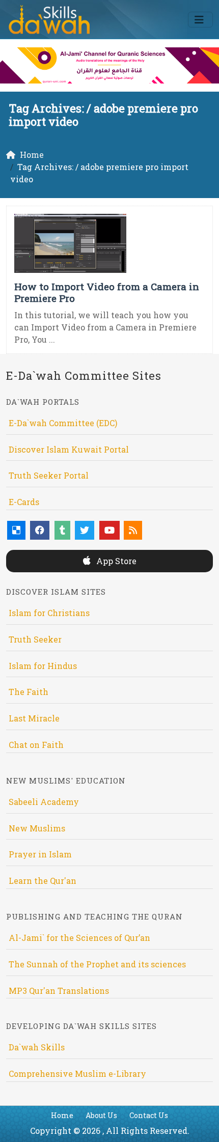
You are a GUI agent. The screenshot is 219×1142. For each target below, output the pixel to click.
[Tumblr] (62, 530)
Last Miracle (34, 718)
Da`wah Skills (37, 1047)
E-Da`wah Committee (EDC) (63, 422)
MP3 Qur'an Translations (59, 990)
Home (62, 1115)
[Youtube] (109, 530)
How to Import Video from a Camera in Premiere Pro (106, 292)
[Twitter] (84, 530)
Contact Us (148, 1115)
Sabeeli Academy (44, 801)
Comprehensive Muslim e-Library (77, 1073)
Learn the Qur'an (42, 880)
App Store (115, 560)
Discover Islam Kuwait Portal (69, 449)
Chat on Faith (36, 744)
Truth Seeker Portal (49, 475)
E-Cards (24, 501)
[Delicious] (16, 530)
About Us (101, 1115)
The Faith (28, 691)
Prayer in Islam (40, 854)
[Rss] (133, 530)
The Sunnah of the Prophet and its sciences (97, 964)
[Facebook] (39, 530)
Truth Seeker (35, 639)
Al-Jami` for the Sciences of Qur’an (79, 937)
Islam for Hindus (43, 665)
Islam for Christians (49, 612)
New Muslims (37, 828)
